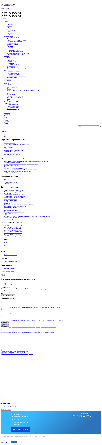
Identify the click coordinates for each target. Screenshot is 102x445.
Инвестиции (7, 193)
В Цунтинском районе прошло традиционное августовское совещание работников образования (35, 307)
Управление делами (12, 43)
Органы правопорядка (13, 109)
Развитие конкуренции (10, 213)
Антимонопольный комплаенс (12, 217)
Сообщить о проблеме (20, 429)
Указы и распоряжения (10, 146)
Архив (5, 148)
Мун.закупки (7, 80)
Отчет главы (10, 47)
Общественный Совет (10, 151)
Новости (6, 23)
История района (11, 61)
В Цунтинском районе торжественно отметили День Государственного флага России (32, 327)
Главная (6, 21)
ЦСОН (6, 242)
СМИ (5, 117)
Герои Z (6, 120)
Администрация (8, 36)
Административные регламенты (12, 153)
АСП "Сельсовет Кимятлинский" (13, 227)
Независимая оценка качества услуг (13, 150)
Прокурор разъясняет (9, 268)
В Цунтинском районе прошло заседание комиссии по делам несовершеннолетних (31, 332)
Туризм (6, 123)
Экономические (11, 30)
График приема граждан (13, 50)
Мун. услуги (7, 79)
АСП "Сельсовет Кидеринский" (13, 225)
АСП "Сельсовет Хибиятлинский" (13, 231)
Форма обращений (12, 77)
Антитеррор (7, 113)
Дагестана (10, 34)
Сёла (8, 59)
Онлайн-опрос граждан (10, 172)
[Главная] (3, 2)
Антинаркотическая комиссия (15, 96)
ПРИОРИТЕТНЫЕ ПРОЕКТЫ (12, 101)
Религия (9, 89)
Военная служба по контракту (15, 97)
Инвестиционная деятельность (12, 200)
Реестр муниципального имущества (13, 190)
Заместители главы (12, 38)
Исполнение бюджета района (12, 207)
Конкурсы (6, 180)
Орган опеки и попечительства (15, 54)
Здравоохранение (11, 87)
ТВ (4, 118)
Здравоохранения (11, 33)
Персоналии (10, 63)
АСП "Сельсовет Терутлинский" (13, 228)
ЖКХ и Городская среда (10, 214)
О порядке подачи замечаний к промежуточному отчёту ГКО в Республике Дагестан (27, 216)
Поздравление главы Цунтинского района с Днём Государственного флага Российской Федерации (36, 320)
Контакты (9, 48)
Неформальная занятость (10, 210)
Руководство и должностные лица (16, 40)
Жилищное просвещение (10, 255)
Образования (10, 27)
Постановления (8, 147)
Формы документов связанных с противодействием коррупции (21, 164)
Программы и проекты (10, 219)
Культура (9, 86)
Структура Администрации (14, 41)
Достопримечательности (13, 64)
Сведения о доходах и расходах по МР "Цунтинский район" (20, 169)
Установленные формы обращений (16, 76)
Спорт (8, 91)
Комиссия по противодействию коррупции (15, 168)
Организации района (12, 60)
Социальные (10, 28)
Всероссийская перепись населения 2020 (18, 53)
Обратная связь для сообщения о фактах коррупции (18, 171)
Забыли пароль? (8, 284)
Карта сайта (7, 114)
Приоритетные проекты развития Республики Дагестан (19, 204)
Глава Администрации (13, 37)
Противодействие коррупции (15, 51)
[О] (17, 354)
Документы (10, 46)
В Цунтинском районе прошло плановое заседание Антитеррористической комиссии (32, 313)
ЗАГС (8, 99)
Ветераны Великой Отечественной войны (18, 69)
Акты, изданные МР (9, 143)
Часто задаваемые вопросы (11, 167)
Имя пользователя (6, 287)
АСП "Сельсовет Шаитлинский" (13, 233)
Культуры (9, 26)
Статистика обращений (13, 74)
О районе (6, 56)
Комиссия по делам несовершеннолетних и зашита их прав (23, 90)
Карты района (11, 66)
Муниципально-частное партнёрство (14, 194)
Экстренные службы (12, 104)
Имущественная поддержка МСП (13, 192)
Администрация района (13, 106)
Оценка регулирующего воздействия (14, 212)
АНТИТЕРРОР (11, 94)
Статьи (6, 81)
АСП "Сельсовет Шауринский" (12, 236)
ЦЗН (5, 245)
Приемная (6, 70)
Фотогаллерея (11, 67)
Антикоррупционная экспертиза (13, 162)
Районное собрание (12, 44)
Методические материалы (11, 165)
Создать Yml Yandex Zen (10, 407)
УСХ (8, 100)
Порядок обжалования (13, 73)
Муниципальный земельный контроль (14, 196)
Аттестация (7, 183)
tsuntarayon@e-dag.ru (6, 8)
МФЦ (8, 93)
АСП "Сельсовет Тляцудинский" (13, 230)
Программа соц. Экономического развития (15, 206)
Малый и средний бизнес (11, 202)
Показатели (7, 203)
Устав (8, 57)
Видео (5, 136)
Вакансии (6, 179)
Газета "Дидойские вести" (11, 261)
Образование (10, 84)
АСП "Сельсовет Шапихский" (12, 234)
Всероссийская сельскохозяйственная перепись (16, 209)
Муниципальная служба (10, 182)
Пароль (3, 290)
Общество (6, 83)
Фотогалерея (7, 134)
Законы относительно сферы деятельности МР (16, 144)
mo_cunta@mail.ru (5, 9)
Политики (10, 24)
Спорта (9, 31)
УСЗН (5, 244)
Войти (5, 283)
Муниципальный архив (10, 199)
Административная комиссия (12, 154)
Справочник (7, 103)
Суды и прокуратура (12, 107)
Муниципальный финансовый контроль (15, 197)
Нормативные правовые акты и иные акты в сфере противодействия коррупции (26, 161)
